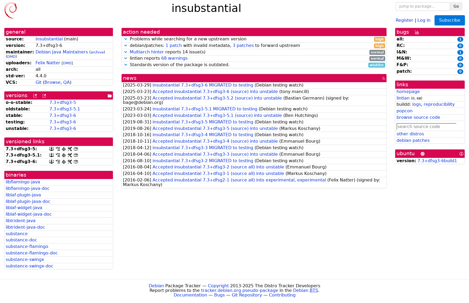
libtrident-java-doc (25, 227)
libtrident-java (21, 220)
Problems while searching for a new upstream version (256, 39)
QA (66, 82)
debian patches (413, 140)
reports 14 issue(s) (257, 52)
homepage (408, 91)
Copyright (218, 285)
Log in (423, 20)
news (130, 78)
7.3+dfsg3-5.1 (64, 108)
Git (39, 82)
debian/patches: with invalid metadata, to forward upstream (256, 45)
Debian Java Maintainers (62, 52)
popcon (405, 110)
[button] (125, 39)
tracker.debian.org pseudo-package (239, 290)
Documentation (190, 295)
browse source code (418, 117)
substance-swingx (25, 259)
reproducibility (439, 104)
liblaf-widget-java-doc (29, 214)
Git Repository (247, 295)
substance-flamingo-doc (32, 253)
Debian (156, 285)
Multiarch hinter (147, 52)
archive (97, 52)
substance (17, 233)
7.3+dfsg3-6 (62, 115)
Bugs (219, 295)
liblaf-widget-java (24, 207)
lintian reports (256, 58)
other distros (410, 133)
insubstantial (49, 39)
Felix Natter (48, 62)
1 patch (174, 45)
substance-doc (21, 240)
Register (404, 20)
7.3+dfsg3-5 (62, 102)
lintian (403, 98)
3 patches (243, 45)
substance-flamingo (27, 246)
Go (456, 6)
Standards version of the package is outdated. (256, 65)
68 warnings (174, 58)
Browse (53, 82)
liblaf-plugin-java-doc (28, 201)
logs (416, 104)
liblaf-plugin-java (23, 194)
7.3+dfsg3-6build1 (437, 160)
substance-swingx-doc (29, 266)
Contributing (282, 295)
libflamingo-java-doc (28, 188)
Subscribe (449, 20)
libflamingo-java (23, 181)
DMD (11, 57)
